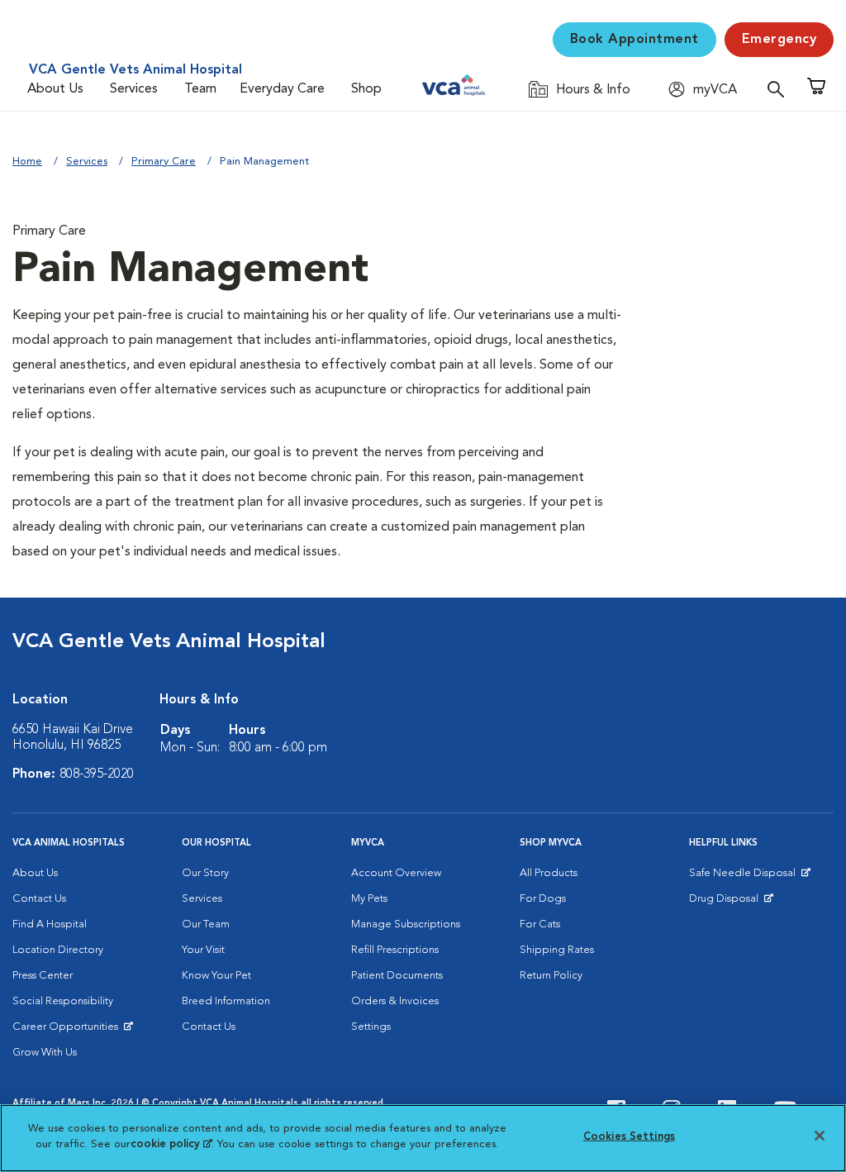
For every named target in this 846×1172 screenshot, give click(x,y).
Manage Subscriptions (405, 924)
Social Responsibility (62, 1001)
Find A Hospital (49, 924)
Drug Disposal (730, 902)
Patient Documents (397, 975)
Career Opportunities (68, 1031)
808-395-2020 (96, 774)
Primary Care (163, 161)
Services (134, 89)
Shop (366, 89)
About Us (55, 89)
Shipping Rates (557, 950)
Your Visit (203, 950)
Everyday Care (282, 89)
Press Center (42, 975)
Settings (371, 1027)
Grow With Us (44, 1052)
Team (200, 89)
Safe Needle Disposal (745, 877)
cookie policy (171, 1144)
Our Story (205, 873)
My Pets (369, 898)
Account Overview (396, 873)
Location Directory (57, 950)
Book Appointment (634, 39)
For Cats (540, 924)
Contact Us (39, 898)
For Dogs (543, 898)
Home (27, 161)
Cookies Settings (629, 1137)
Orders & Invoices (395, 1001)
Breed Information (226, 1001)
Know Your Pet (216, 975)
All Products (548, 873)
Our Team (206, 924)
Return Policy (551, 975)
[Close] (819, 1135)
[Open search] (779, 88)
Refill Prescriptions (395, 950)
